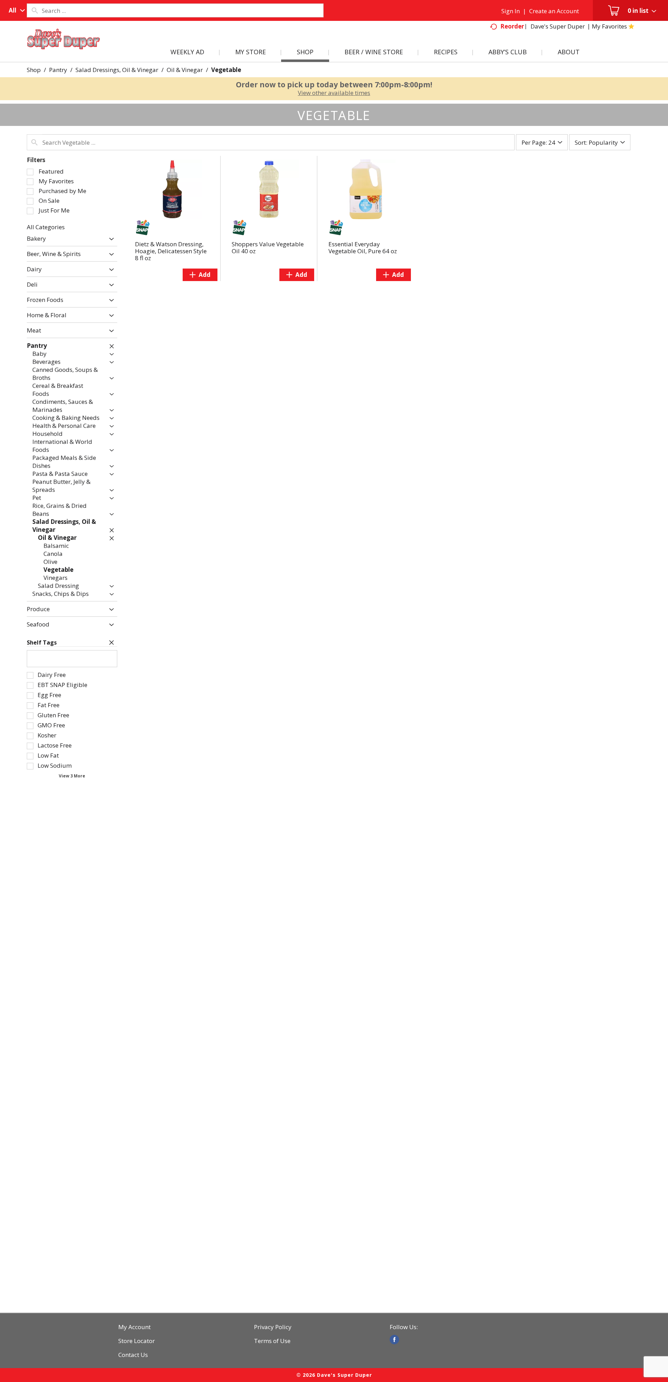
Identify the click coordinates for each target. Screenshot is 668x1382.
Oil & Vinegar (185, 70)
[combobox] (15, 10)
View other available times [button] (334, 93)
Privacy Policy (273, 1327)
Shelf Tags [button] (42, 642)
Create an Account (554, 11)
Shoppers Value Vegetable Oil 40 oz (268, 247)
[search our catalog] (34, 10)
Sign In (510, 11)
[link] (394, 1339)
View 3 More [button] (72, 775)
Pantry (58, 70)
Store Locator (136, 1340)
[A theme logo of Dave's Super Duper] (64, 47)
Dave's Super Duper (558, 26)
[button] (109, 239)
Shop (34, 70)
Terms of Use (272, 1340)
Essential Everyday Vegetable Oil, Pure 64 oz (362, 247)
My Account (134, 1327)
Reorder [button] (512, 26)
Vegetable (226, 70)
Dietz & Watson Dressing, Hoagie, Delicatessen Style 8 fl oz (171, 251)
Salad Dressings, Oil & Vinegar (116, 70)
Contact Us (133, 1354)
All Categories (46, 227)
